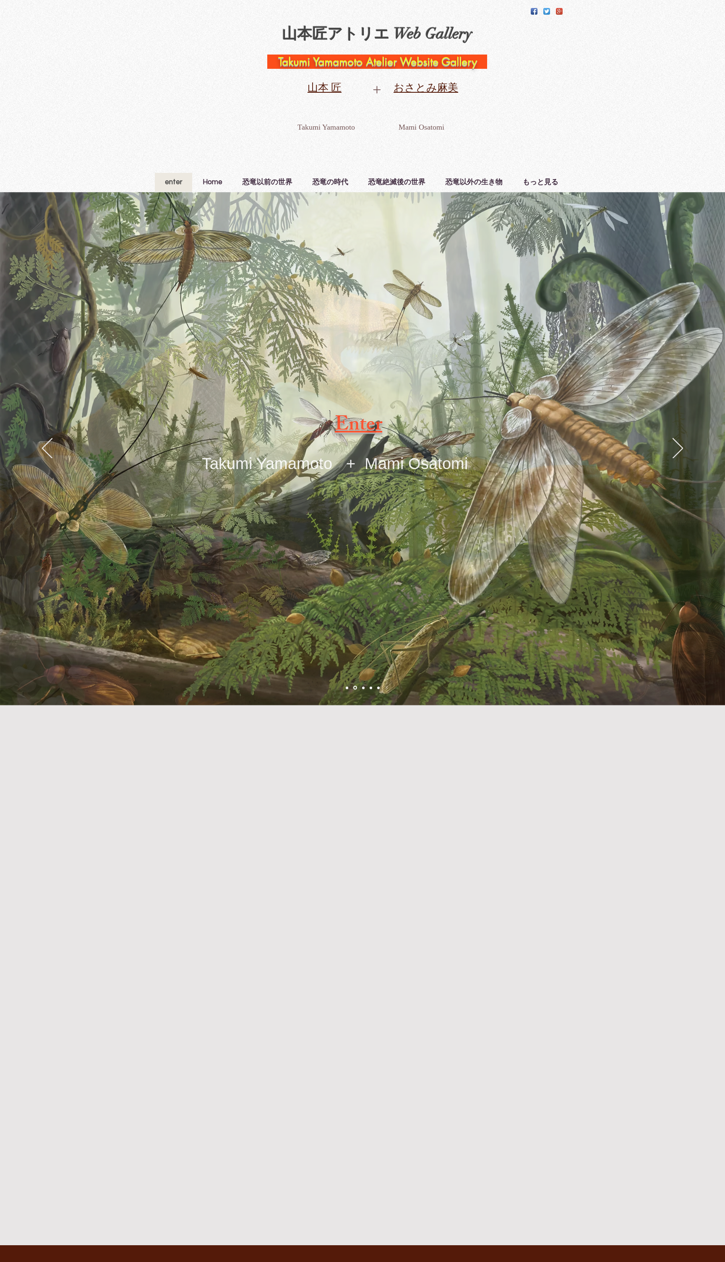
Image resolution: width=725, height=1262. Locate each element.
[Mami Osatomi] (354, 687)
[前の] (47, 449)
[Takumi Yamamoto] (347, 687)
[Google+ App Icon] (559, 11)
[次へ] (678, 449)
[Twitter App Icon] (546, 11)
